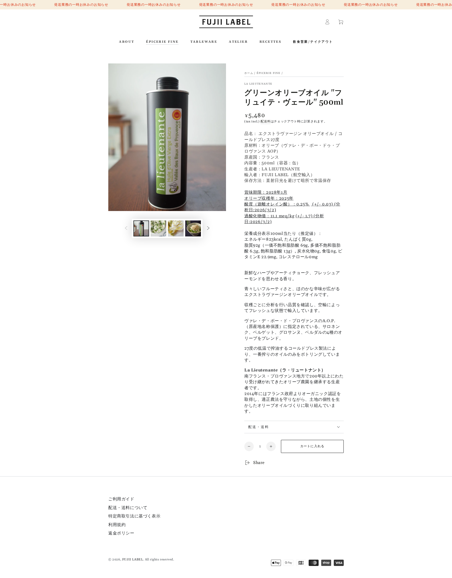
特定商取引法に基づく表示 (134, 516)
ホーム (248, 73)
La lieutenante (258, 83)
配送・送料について (127, 507)
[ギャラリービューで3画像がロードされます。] (176, 228)
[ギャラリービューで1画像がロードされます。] (141, 228)
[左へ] (126, 228)
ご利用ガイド (121, 499)
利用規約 (117, 524)
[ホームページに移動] (226, 21)
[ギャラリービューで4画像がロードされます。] (193, 228)
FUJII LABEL (132, 559)
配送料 (265, 121)
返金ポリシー (121, 533)
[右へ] (208, 228)
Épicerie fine (269, 73)
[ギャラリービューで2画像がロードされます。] (158, 228)
